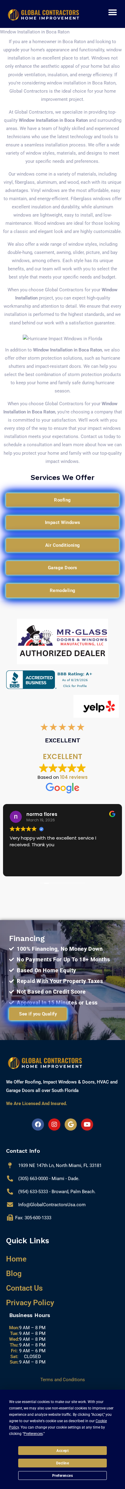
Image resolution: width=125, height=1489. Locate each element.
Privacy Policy (30, 1302)
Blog (14, 1273)
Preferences (62, 1476)
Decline (62, 1463)
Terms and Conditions (62, 1379)
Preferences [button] (33, 1434)
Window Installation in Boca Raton (53, 120)
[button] (113, 12)
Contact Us (24, 1288)
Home (16, 1259)
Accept (62, 1451)
